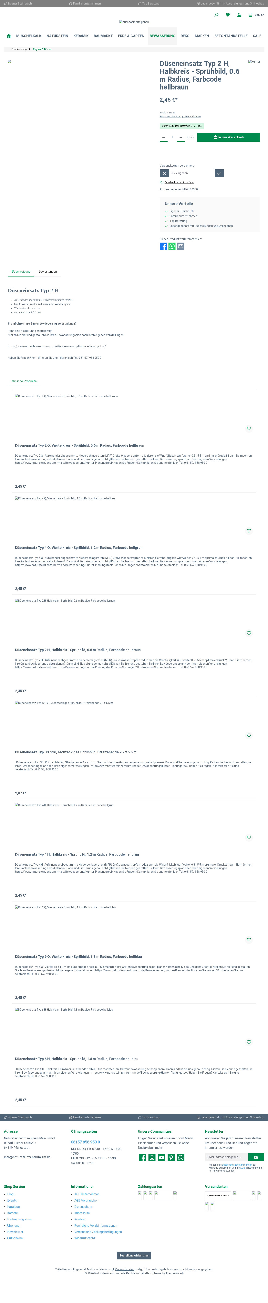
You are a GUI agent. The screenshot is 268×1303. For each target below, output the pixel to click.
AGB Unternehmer (86, 1194)
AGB (242, 1167)
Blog (10, 1194)
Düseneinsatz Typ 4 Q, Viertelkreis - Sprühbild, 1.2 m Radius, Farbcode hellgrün (78, 548)
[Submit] (256, 1157)
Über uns (13, 1225)
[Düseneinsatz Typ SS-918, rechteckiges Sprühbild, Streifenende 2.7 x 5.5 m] (134, 720)
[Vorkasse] (175, 1195)
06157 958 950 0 (85, 1142)
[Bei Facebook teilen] (163, 245)
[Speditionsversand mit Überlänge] (207, 1206)
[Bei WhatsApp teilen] (172, 245)
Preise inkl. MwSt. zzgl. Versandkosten (180, 116)
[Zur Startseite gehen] (134, 22)
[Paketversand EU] (253, 1195)
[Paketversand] (241, 1195)
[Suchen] (216, 15)
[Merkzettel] (227, 15)
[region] (80, 102)
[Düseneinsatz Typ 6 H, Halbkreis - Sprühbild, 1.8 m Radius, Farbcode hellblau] (134, 1027)
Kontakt (80, 1219)
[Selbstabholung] (212, 1206)
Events (12, 1200)
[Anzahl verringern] (164, 137)
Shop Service (14, 1186)
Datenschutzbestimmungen (237, 1164)
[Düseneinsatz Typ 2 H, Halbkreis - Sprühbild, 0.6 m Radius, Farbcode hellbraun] (134, 618)
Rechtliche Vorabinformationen (95, 1225)
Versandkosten (124, 1269)
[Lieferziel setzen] (219, 173)
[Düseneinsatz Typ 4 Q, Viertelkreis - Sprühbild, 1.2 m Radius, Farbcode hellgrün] (134, 516)
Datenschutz (83, 1207)
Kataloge (13, 1207)
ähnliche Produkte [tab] (24, 381)
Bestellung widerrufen (134, 1255)
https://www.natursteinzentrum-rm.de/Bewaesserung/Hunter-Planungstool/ (57, 346)
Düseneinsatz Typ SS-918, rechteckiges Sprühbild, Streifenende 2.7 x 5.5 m (75, 752)
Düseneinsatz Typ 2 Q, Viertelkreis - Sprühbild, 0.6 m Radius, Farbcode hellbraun (79, 445)
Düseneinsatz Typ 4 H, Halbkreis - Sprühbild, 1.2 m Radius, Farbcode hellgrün (77, 854)
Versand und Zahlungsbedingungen (98, 1232)
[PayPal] (139, 1195)
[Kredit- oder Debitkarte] (145, 1195)
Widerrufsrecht (84, 1238)
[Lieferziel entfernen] (164, 173)
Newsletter (15, 1232)
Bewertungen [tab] (47, 271)
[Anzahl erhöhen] (181, 137)
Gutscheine (15, 1238)
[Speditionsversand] (259, 1195)
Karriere (12, 1213)
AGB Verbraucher (86, 1200)
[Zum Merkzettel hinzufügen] (249, 429)
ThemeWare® (175, 1273)
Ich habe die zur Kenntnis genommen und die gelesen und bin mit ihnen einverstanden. (236, 1167)
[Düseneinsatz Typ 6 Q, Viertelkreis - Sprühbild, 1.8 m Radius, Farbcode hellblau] (134, 925)
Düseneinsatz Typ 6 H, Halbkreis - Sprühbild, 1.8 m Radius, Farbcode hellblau (76, 1059)
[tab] (21, 271)
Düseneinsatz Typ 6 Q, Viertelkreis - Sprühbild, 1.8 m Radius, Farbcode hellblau (78, 956)
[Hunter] (254, 77)
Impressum (82, 1213)
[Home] (9, 36)
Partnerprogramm (19, 1219)
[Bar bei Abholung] (150, 1195)
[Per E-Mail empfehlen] (180, 245)
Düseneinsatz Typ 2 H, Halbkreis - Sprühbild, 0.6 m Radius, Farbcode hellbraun (78, 650)
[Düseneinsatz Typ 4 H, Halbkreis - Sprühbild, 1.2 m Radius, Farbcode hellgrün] (134, 822)
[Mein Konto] (239, 15)
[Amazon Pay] (162, 1195)
